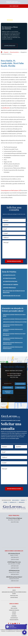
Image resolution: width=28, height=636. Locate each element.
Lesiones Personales (9, 287)
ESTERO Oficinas (20, 387)
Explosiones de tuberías (10, 284)
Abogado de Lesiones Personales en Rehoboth (13, 330)
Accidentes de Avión (9, 278)
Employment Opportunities (21, 631)
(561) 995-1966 (15, 522)
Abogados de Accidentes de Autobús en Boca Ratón (14, 592)
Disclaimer (3, 631)
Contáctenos (14, 597)
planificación (6, 108)
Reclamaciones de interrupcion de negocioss (14, 291)
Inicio (14, 590)
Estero (14, 614)
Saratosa (14, 615)
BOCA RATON (15, 500)
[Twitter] (10, 623)
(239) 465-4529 (15, 568)
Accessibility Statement (10, 631)
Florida (14, 606)
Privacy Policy (16, 629)
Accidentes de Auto (9, 275)
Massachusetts (14, 619)
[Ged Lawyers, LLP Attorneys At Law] (13, 2)
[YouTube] (13, 623)
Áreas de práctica (14, 52)
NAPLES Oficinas (7, 387)
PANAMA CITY (13, 502)
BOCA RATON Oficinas (7, 383)
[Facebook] (8, 623)
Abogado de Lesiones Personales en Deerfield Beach (13, 343)
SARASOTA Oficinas (20, 383)
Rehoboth (21, 502)
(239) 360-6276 (15, 557)
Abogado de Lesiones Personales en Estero (15, 322)
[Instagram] (19, 623)
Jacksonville (14, 617)
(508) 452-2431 (15, 580)
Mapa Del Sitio (14, 595)
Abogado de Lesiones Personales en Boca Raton (14, 315)
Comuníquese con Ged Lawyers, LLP (11, 190)
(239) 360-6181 (15, 565)
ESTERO (5, 502)
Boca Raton (14, 608)
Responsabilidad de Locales (11, 295)
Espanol (6, 52)
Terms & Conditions (23, 629)
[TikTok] (17, 623)
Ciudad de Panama (14, 610)
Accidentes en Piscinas (10, 281)
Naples (23, 500)
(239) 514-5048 (15, 559)
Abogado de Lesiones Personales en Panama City (13, 325)
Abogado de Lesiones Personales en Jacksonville (13, 339)
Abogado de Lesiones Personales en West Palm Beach (14, 334)
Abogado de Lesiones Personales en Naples (15, 319)
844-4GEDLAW (14, 6)
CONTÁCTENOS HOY (9, 45)
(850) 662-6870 (15, 574)
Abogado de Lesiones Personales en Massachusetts (13, 347)
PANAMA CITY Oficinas (8, 392)
